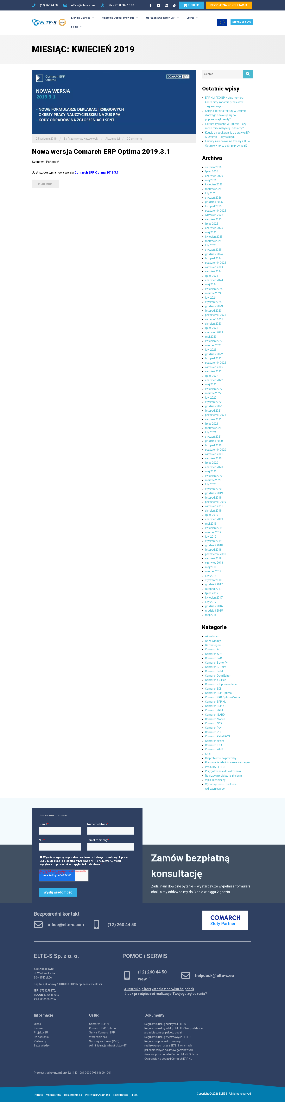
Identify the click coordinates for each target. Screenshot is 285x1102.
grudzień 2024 (214, 254)
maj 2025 (211, 232)
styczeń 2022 (213, 401)
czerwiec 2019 (214, 519)
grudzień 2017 (214, 584)
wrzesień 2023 (214, 319)
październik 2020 (215, 449)
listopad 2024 (213, 258)
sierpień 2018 (213, 558)
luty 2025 (210, 245)
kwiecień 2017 (214, 597)
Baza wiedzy (213, 640)
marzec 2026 (213, 188)
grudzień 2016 (214, 606)
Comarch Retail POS (217, 736)
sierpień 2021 (213, 419)
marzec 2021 (213, 427)
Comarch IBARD (215, 714)
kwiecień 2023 (214, 340)
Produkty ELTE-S (215, 766)
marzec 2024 (213, 293)
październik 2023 (215, 314)
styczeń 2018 (213, 580)
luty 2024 (210, 297)
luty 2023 (210, 349)
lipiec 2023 (211, 327)
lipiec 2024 (211, 275)
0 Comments (134, 138)
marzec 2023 (213, 345)
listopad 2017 (213, 588)
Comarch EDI (213, 688)
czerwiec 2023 (214, 332)
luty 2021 (210, 432)
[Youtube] (158, 5)
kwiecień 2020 (214, 475)
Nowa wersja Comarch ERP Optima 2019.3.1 (101, 151)
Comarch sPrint (214, 740)
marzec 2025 (213, 240)
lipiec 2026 (211, 171)
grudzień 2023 (214, 306)
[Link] (174, 5)
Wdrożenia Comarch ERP (160, 17)
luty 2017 (210, 601)
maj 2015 (211, 614)
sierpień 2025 (213, 219)
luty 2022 (210, 397)
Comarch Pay (213, 727)
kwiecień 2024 (214, 288)
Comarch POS (213, 732)
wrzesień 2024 (214, 267)
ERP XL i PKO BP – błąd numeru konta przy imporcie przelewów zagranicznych (224, 102)
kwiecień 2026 (214, 184)
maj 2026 (211, 180)
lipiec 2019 (211, 514)
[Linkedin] (166, 5)
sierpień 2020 (213, 458)
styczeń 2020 (213, 488)
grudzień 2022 (214, 354)
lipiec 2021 (211, 423)
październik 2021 (215, 414)
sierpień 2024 (213, 271)
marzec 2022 (213, 393)
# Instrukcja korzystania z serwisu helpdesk (159, 989)
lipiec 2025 (211, 223)
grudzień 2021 (214, 406)
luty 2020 (210, 484)
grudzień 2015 (214, 610)
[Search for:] (222, 74)
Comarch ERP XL (215, 701)
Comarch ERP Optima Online (222, 697)
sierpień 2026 (213, 167)
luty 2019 (210, 536)
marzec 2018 (213, 571)
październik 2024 (215, 262)
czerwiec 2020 (214, 467)
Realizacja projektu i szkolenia (223, 775)
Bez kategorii (213, 645)
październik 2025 (215, 210)
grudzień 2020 (214, 440)
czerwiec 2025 (214, 227)
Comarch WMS (214, 749)
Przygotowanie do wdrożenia (223, 771)
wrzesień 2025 (214, 214)
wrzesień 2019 (214, 506)
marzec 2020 (213, 480)
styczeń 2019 (213, 540)
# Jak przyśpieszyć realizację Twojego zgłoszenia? (165, 994)
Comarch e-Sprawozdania (221, 684)
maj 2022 (211, 384)
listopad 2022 (213, 358)
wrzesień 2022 (214, 367)
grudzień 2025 (214, 201)
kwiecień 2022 (214, 388)
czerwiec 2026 (214, 175)
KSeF (208, 753)
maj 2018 (211, 567)
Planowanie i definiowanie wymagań (227, 762)
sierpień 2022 (213, 371)
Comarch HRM (214, 710)
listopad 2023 (213, 310)
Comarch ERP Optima (218, 692)
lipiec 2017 (211, 593)
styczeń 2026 (213, 197)
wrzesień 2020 (214, 454)
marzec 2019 (213, 532)
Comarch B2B (213, 658)
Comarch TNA (213, 745)
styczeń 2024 (213, 301)
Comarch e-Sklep (215, 679)
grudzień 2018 (214, 545)
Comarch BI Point (215, 666)
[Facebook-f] (150, 5)
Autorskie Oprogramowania (118, 17)
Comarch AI (212, 649)
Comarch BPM (214, 671)
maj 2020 (211, 471)
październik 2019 (215, 501)
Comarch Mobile (215, 719)
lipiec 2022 (211, 375)
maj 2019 (211, 523)
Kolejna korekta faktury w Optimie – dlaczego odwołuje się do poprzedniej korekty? (227, 115)
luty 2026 (210, 193)
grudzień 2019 (214, 493)
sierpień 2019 (213, 510)
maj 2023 (211, 336)
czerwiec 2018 (214, 562)
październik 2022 (215, 362)
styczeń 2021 (213, 436)
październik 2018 (215, 554)
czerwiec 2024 (214, 280)
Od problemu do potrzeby (220, 758)
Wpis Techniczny (215, 779)
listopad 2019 (213, 497)
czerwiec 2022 (214, 380)
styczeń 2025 (213, 249)
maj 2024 (211, 284)
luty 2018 (210, 575)
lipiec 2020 (211, 462)
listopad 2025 (213, 206)
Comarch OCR (213, 723)
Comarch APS (213, 653)
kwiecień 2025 (214, 236)
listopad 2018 (213, 549)
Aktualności (112, 138)
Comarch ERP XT (215, 705)
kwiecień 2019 (214, 527)
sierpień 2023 (213, 323)
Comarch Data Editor (218, 675)
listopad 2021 (213, 410)
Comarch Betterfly (216, 662)
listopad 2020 (213, 445)
